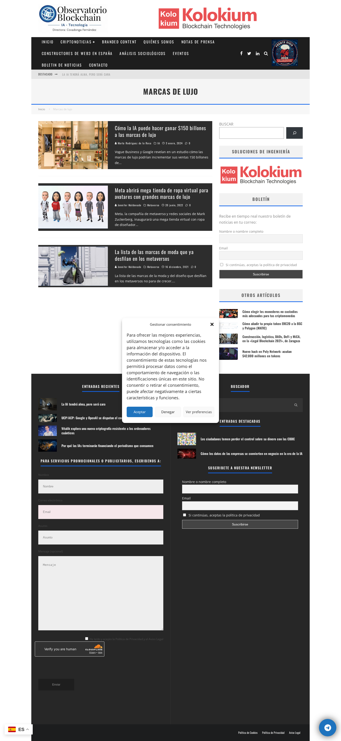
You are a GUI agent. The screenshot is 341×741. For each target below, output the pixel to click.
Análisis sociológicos (142, 53)
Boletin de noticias (62, 65)
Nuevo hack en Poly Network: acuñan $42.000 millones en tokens (267, 353)
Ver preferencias (199, 411)
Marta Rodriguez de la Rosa (134, 143)
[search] (296, 405)
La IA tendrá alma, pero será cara (86, 74)
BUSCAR (226, 124)
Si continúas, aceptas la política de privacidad (261, 265)
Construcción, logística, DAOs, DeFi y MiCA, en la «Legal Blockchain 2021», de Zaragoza (271, 338)
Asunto (42, 526)
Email (223, 248)
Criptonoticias (76, 42)
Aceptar (140, 411)
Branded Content (119, 42)
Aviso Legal (294, 732)
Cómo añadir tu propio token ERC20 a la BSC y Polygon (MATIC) (272, 325)
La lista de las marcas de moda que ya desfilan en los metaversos (154, 255)
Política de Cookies (247, 732)
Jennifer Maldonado (129, 205)
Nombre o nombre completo (241, 231)
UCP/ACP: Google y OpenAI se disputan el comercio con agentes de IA (108, 417)
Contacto (98, 65)
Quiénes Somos (159, 42)
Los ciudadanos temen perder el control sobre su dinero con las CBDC (248, 438)
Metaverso (153, 205)
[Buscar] (294, 133)
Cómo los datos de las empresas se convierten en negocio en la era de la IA (251, 453)
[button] (212, 324)
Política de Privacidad (273, 732)
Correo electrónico (50, 500)
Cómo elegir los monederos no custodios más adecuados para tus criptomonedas (270, 313)
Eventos (181, 53)
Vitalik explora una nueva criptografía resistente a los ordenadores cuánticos (106, 430)
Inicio (48, 42)
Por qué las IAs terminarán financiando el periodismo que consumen (107, 445)
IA (159, 143)
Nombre (43, 475)
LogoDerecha (284, 52)
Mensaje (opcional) (50, 551)
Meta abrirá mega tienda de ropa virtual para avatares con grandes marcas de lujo (161, 193)
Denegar (168, 411)
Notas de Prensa (198, 42)
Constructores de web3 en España (77, 53)
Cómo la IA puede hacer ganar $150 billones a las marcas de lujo (160, 131)
